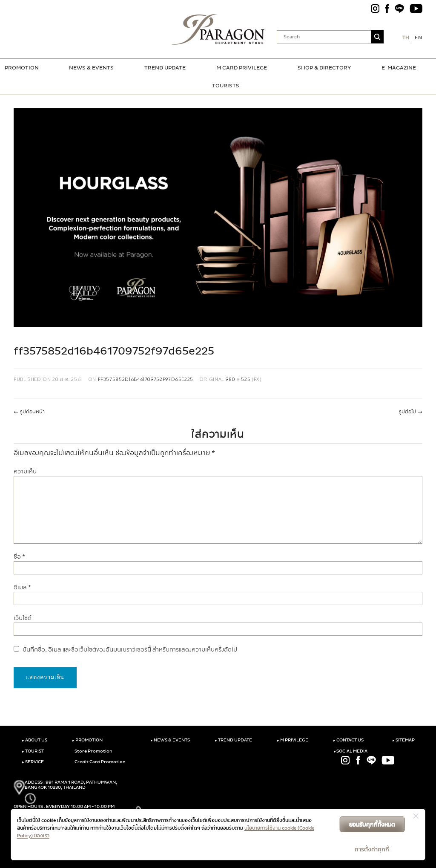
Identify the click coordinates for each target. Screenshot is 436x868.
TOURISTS (225, 86)
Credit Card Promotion (100, 761)
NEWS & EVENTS (91, 68)
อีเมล (22, 587)
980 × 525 (238, 379)
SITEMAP (403, 740)
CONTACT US (348, 740)
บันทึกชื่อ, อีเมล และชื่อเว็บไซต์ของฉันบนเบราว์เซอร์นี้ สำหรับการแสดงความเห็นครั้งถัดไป (130, 649)
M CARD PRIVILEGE (241, 68)
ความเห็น (25, 471)
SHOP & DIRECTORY (324, 68)
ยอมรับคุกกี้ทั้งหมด (372, 824)
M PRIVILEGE (292, 740)
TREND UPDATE (165, 68)
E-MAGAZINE (399, 68)
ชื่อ (19, 556)
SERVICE (33, 761)
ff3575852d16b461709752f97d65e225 (145, 379)
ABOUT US (34, 740)
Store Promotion (93, 751)
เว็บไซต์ (23, 618)
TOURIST (33, 751)
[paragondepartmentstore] (218, 29)
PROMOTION (22, 68)
